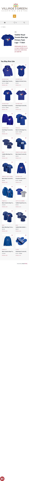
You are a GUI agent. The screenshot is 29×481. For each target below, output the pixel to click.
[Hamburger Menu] (4, 22)
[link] (14, 22)
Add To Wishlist (12, 65)
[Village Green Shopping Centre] (14, 7)
